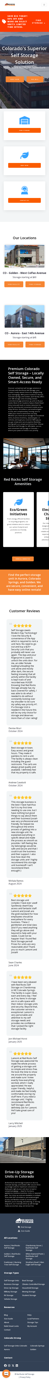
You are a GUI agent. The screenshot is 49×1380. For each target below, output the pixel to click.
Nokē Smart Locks (11, 1326)
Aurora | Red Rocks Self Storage (12, 1246)
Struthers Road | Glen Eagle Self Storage (35, 1263)
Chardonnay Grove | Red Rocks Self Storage (34, 1247)
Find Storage (38, 21)
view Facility (14, 284)
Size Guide (8, 1319)
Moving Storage (28, 1291)
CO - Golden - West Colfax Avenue (24, 273)
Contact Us (24, 200)
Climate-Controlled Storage (33, 1284)
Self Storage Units (11, 1280)
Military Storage (10, 1291)
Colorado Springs (37, 1346)
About (6, 1322)
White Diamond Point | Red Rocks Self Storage (35, 1256)
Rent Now (14, 79)
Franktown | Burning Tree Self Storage (12, 1263)
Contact (7, 1330)
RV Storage (8, 1295)
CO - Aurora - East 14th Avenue (24, 333)
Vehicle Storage (10, 1299)
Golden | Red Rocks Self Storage (12, 1255)
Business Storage (11, 1284)
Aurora (7, 1349)
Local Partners (33, 1319)
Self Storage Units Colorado (15, 1346)
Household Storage (30, 1288)
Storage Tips (32, 1322)
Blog (6, 1315)
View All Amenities (23, 559)
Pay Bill (35, 79)
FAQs (29, 1315)
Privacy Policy (25, 1377)
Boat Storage (27, 1280)
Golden (33, 1349)
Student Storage (29, 1295)
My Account (32, 1326)
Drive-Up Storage (11, 1288)
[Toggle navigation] (44, 4)
